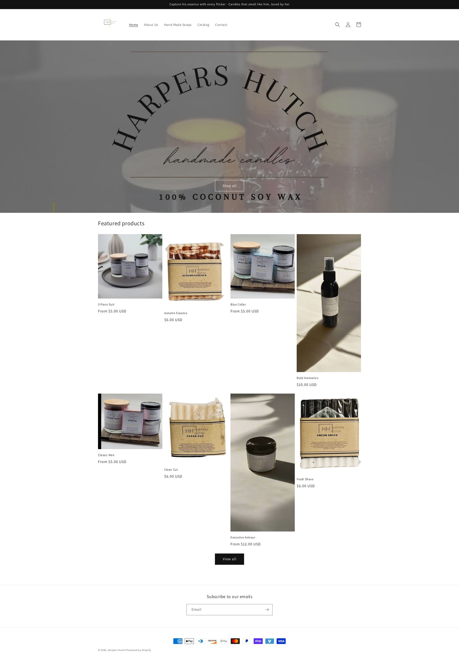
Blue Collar (238, 304)
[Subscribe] (267, 609)
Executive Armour (242, 537)
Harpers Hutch (117, 650)
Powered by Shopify (138, 650)
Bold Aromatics (307, 378)
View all (229, 559)
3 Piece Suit (106, 304)
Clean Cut (171, 470)
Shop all (230, 185)
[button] (337, 24)
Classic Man (106, 455)
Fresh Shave (305, 479)
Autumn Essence (175, 313)
